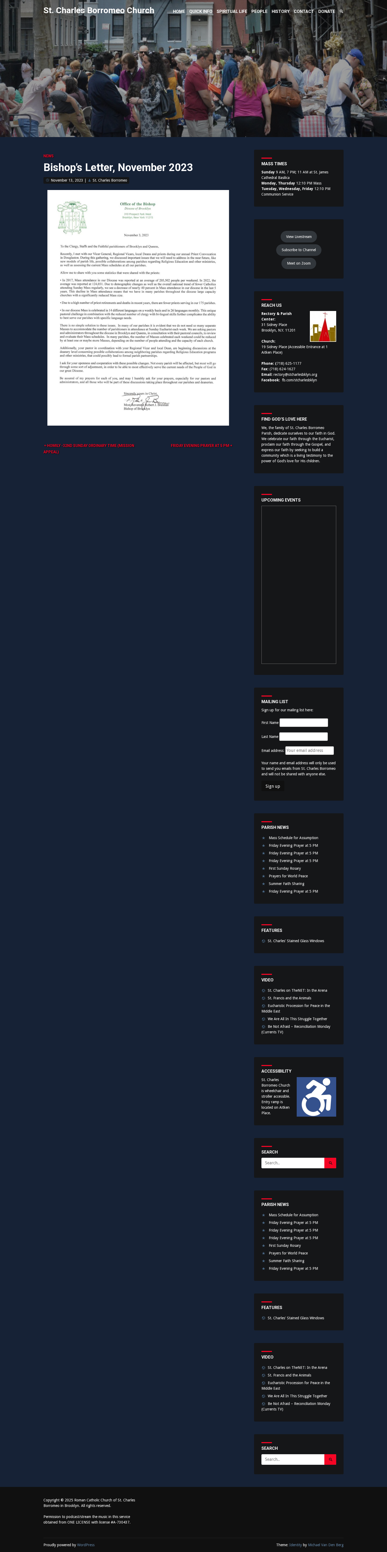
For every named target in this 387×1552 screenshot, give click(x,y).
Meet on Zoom (299, 263)
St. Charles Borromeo (110, 180)
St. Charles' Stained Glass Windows (296, 941)
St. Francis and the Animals (289, 998)
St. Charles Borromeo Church (98, 10)
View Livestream (299, 237)
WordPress (86, 1545)
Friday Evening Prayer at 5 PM (200, 446)
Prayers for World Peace (288, 876)
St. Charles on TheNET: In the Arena (297, 990)
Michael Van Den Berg (326, 1545)
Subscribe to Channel (299, 250)
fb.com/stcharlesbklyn (299, 380)
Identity (295, 1545)
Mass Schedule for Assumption (293, 838)
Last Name (269, 736)
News (48, 156)
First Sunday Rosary (285, 868)
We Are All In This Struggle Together (297, 1019)
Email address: (273, 750)
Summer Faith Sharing (286, 884)
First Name (270, 723)
